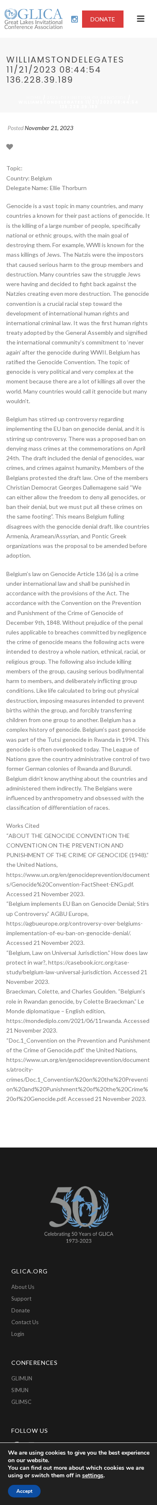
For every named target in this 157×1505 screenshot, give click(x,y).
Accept (24, 1491)
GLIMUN (21, 1378)
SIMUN (19, 1390)
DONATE (102, 19)
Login (17, 1333)
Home (34, 97)
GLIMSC (21, 1401)
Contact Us (25, 1322)
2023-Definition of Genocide (87, 97)
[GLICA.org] (33, 19)
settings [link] (92, 1475)
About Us (22, 1286)
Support (21, 1298)
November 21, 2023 (49, 127)
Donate (20, 1310)
